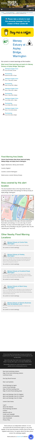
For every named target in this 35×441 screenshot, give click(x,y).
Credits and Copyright (9, 414)
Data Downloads (7, 418)
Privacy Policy (6, 420)
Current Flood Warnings (9, 387)
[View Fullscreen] (3, 203)
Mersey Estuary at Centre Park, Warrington (17, 243)
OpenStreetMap (25, 219)
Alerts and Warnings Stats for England (13, 394)
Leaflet (19, 219)
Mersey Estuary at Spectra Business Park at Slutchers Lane (19, 303)
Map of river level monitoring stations (13, 373)
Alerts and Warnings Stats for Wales (12, 398)
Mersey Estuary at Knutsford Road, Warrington (18, 272)
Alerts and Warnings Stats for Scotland (13, 396)
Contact (5, 410)
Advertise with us (7, 412)
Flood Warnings (10, 12)
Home (2, 12)
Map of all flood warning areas (11, 389)
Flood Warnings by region (10, 385)
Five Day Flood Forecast (9, 378)
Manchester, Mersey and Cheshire (25, 12)
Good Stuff (20, 436)
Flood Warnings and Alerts (10, 408)
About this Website (8, 407)
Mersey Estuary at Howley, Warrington (16, 255)
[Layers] (31, 198)
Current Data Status (8, 401)
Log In (4, 405)
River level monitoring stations (11, 371)
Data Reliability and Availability (11, 416)
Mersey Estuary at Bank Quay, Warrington (17, 287)
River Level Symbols (8, 382)
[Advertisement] (17, 136)
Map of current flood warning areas (12, 391)
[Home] (13, 9)
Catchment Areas (7, 375)
